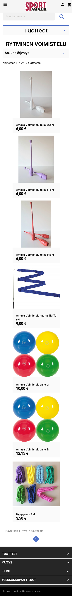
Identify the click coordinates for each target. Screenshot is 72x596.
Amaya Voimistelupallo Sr (32, 449)
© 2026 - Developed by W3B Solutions (22, 591)
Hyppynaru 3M (25, 514)
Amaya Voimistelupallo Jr (32, 384)
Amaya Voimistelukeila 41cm (35, 189)
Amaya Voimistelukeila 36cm (35, 125)
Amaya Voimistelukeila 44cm (35, 254)
